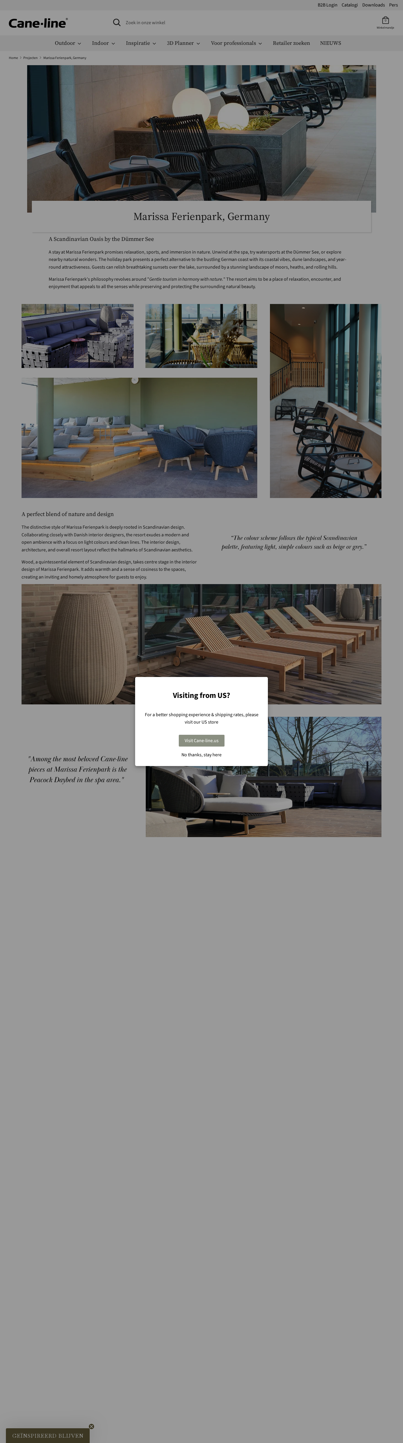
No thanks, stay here (201, 754)
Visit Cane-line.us (202, 740)
